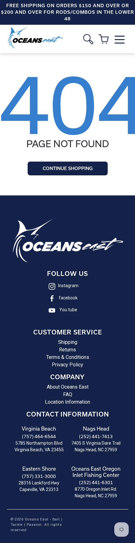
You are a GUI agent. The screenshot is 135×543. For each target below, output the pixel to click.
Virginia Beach (39, 429)
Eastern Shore (39, 469)
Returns (67, 350)
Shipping (67, 342)
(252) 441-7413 (96, 436)
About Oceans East (68, 387)
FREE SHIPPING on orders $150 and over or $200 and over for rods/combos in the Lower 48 (67, 12)
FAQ (67, 394)
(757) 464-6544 (39, 436)
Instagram (68, 285)
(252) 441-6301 (96, 482)
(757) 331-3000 (39, 476)
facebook (68, 297)
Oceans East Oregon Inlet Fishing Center (96, 472)
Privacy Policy (67, 365)
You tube (68, 309)
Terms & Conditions (67, 357)
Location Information (67, 402)
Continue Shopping (68, 168)
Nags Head (96, 429)
